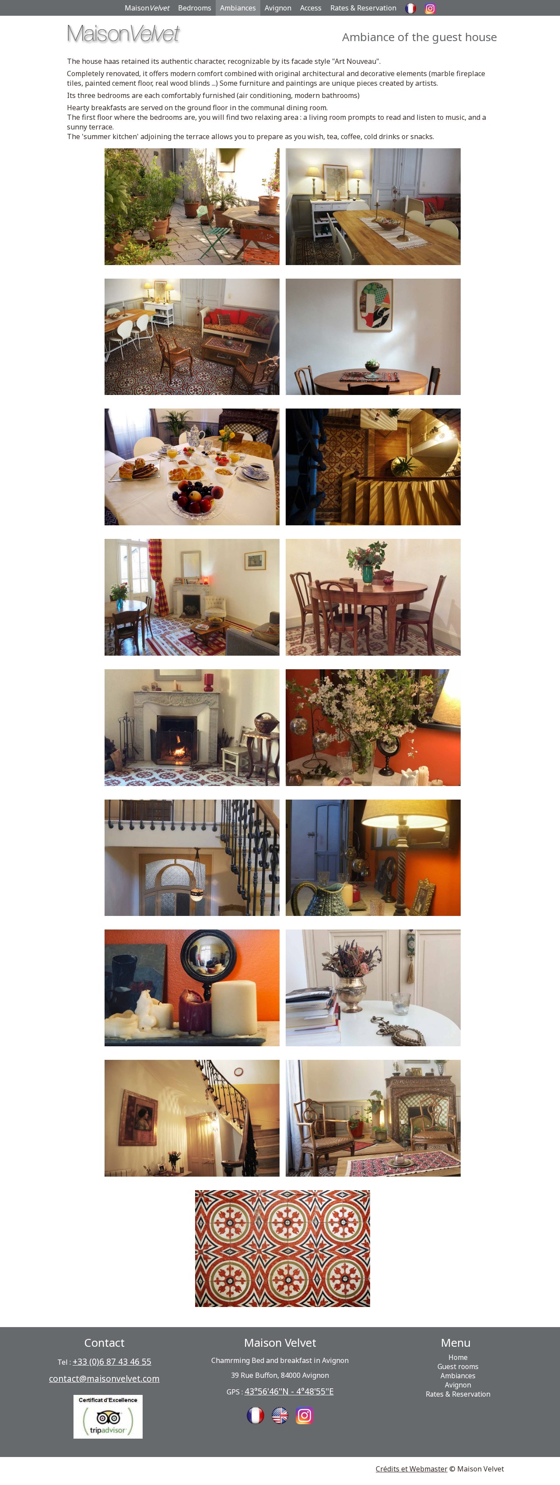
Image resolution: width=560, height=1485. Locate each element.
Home (458, 1357)
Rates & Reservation (363, 8)
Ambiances (238, 8)
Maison (147, 8)
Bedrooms (194, 8)
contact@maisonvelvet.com (104, 1378)
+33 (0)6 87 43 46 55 (112, 1361)
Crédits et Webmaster (412, 1469)
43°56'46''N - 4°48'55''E (289, 1391)
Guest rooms (458, 1366)
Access (311, 8)
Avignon (278, 8)
